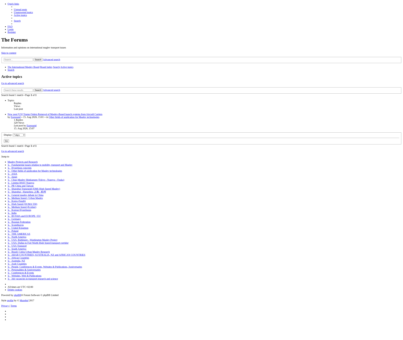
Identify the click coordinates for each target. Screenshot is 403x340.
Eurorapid (16, 117)
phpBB (17, 295)
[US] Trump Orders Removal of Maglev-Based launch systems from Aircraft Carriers (60, 114)
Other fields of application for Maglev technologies (74, 117)
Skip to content (8, 53)
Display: (8, 135)
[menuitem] (20, 9)
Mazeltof (24, 300)
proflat (10, 300)
